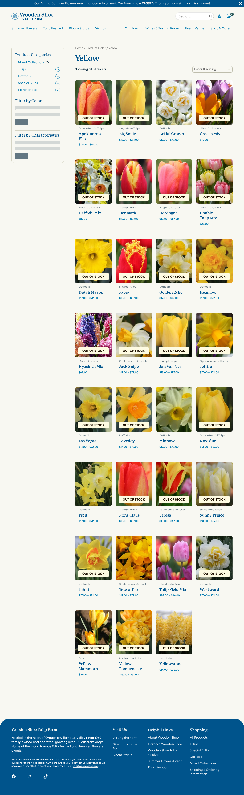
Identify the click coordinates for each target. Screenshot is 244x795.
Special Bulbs (199, 750)
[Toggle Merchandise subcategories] (57, 90)
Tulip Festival (53, 28)
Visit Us (100, 28)
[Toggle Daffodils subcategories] (57, 76)
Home (79, 48)
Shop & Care (220, 28)
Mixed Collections (203, 763)
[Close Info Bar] (240, 4)
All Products (199, 737)
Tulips (194, 744)
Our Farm (132, 28)
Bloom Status (79, 28)
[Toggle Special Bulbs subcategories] (57, 83)
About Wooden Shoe (163, 737)
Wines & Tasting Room (162, 28)
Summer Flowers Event (165, 761)
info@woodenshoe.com (85, 766)
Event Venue (195, 28)
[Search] (211, 16)
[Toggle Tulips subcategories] (57, 69)
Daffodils (196, 757)
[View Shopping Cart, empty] (229, 16)
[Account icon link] (219, 16)
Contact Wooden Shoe (165, 744)
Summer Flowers (24, 28)
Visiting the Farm (125, 738)
